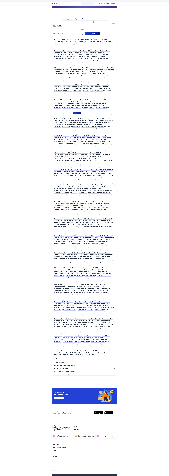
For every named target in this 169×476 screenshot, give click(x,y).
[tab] (66, 18)
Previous (56, 12)
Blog (109, 0)
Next (113, 12)
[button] (84, 362)
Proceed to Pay (92, 33)
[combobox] (88, 3)
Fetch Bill (82, 34)
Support (116, 0)
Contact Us (59, 398)
